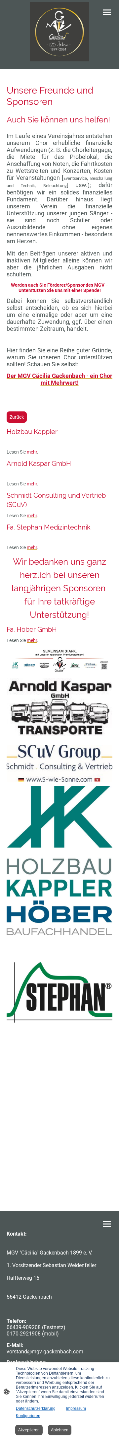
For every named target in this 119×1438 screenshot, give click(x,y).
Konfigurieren (28, 1415)
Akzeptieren (29, 1430)
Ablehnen (59, 1430)
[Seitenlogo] (59, 31)
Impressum (76, 1408)
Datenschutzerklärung (36, 1408)
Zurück (17, 417)
